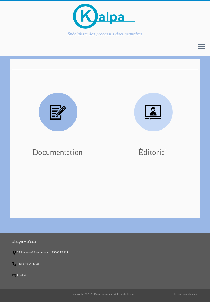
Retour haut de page (186, 293)
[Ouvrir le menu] (201, 47)
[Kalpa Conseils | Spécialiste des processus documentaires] (105, 16)
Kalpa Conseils (103, 293)
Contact (21, 274)
